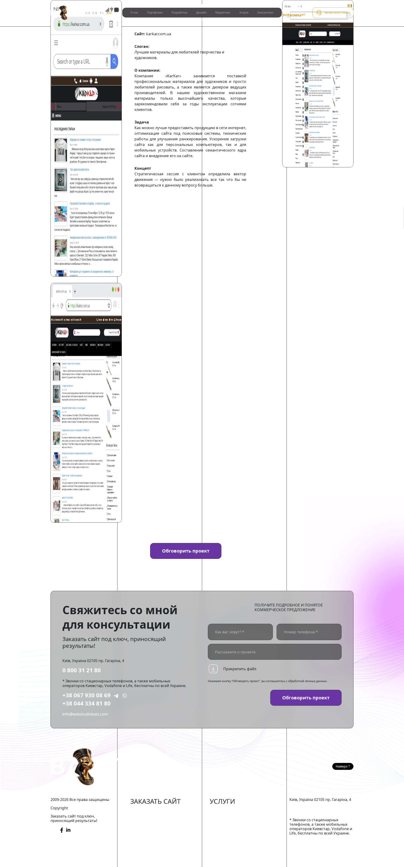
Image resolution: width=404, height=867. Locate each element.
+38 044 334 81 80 (86, 703)
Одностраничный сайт (151, 846)
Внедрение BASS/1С (227, 832)
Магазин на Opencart (149, 825)
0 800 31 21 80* (292, 10)
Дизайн (201, 12)
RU (109, 13)
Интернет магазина (148, 811)
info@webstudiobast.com (85, 714)
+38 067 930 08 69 (86, 695)
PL (102, 13)
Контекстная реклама (229, 825)
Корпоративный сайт (149, 832)
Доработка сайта (225, 811)
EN (95, 13)
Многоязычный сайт (149, 860)
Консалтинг (265, 12)
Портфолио (155, 12)
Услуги (244, 12)
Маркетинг (223, 12)
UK (88, 13)
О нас (134, 12)
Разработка (179, 12)
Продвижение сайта (228, 818)
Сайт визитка (142, 839)
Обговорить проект (185, 551)
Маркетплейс (142, 818)
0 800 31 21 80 (81, 670)
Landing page (142, 853)
